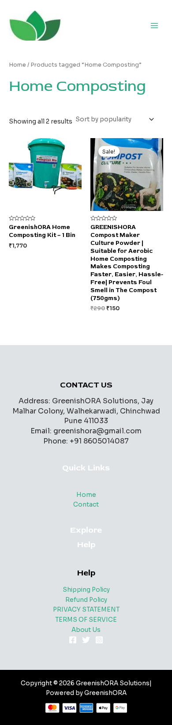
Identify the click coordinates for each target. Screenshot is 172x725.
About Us (86, 630)
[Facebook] (73, 640)
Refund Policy (86, 600)
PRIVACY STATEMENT (86, 609)
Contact (86, 504)
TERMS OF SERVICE (86, 620)
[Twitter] (86, 640)
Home (17, 64)
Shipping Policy (86, 590)
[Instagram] (99, 640)
